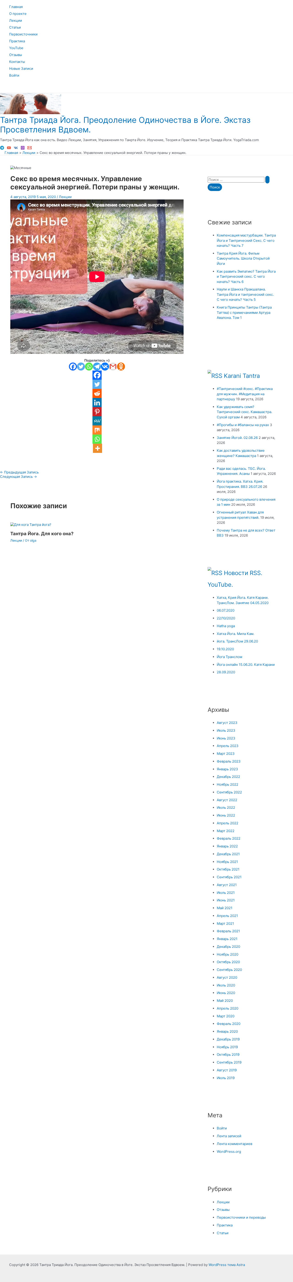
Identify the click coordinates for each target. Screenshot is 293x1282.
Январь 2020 (227, 1031)
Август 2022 (227, 800)
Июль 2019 (226, 1078)
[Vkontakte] (105, 367)
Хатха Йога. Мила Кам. (235, 634)
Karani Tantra (242, 375)
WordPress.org (229, 1151)
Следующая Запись (18, 476)
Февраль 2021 (228, 931)
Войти (14, 75)
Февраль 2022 (228, 838)
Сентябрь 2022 (229, 792)
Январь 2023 (227, 769)
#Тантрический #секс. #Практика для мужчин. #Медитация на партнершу (245, 394)
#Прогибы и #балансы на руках (243, 425)
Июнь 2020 (226, 993)
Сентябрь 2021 (229, 877)
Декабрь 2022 (228, 776)
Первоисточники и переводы (241, 1217)
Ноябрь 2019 (227, 1047)
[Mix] (97, 430)
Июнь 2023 (226, 738)
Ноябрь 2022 (227, 784)
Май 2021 (224, 908)
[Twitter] (81, 367)
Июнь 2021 (226, 900)
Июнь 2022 (226, 815)
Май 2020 (225, 1000)
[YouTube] (9, 148)
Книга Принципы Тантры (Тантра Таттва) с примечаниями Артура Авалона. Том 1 (244, 312)
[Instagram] (23, 148)
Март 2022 (225, 831)
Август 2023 (227, 722)
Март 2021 (225, 923)
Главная (16, 7)
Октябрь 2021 (228, 869)
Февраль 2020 (228, 1023)
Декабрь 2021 (228, 854)
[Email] (29, 148)
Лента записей (229, 1136)
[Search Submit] (267, 179)
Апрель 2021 (227, 916)
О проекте (18, 13)
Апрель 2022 (227, 823)
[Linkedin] (97, 402)
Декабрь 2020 (228, 946)
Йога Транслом (229, 657)
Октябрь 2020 (228, 962)
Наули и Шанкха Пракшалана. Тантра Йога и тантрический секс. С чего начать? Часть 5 (245, 294)
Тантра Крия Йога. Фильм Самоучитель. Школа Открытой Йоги (243, 258)
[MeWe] (97, 420)
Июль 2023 (226, 730)
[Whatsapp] (89, 367)
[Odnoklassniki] (121, 367)
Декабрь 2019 (228, 1039)
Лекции (15, 20)
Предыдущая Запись (19, 472)
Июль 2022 (226, 807)
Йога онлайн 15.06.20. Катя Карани (246, 664)
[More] (97, 448)
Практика (17, 41)
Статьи (15, 27)
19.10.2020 (225, 649)
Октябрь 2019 (228, 1054)
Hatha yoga (226, 626)
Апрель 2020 (227, 1008)
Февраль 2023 (229, 761)
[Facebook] (73, 367)
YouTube (16, 48)
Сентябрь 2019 (229, 1062)
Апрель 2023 (228, 746)
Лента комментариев (234, 1144)
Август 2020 (227, 977)
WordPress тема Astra (227, 1265)
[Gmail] (113, 367)
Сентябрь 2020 (229, 970)
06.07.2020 (225, 610)
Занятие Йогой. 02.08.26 (237, 437)
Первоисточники (23, 34)
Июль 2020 (226, 985)
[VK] (16, 148)
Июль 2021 (226, 892)
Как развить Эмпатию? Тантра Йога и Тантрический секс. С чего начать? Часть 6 (246, 276)
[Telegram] (2, 148)
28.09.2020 (226, 672)
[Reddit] (97, 393)
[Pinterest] (97, 411)
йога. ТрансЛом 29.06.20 (237, 641)
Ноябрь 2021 (227, 862)
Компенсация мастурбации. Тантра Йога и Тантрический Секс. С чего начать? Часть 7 (246, 240)
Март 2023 (226, 753)
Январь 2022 (227, 846)
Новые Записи (21, 68)
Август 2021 (227, 885)
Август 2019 (227, 1070)
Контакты (17, 61)
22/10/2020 (226, 618)
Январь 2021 (227, 939)
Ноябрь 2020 (227, 954)
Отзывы (15, 55)
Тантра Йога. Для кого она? (41, 533)
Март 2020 (225, 1016)
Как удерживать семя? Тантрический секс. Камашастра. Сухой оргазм (244, 412)
